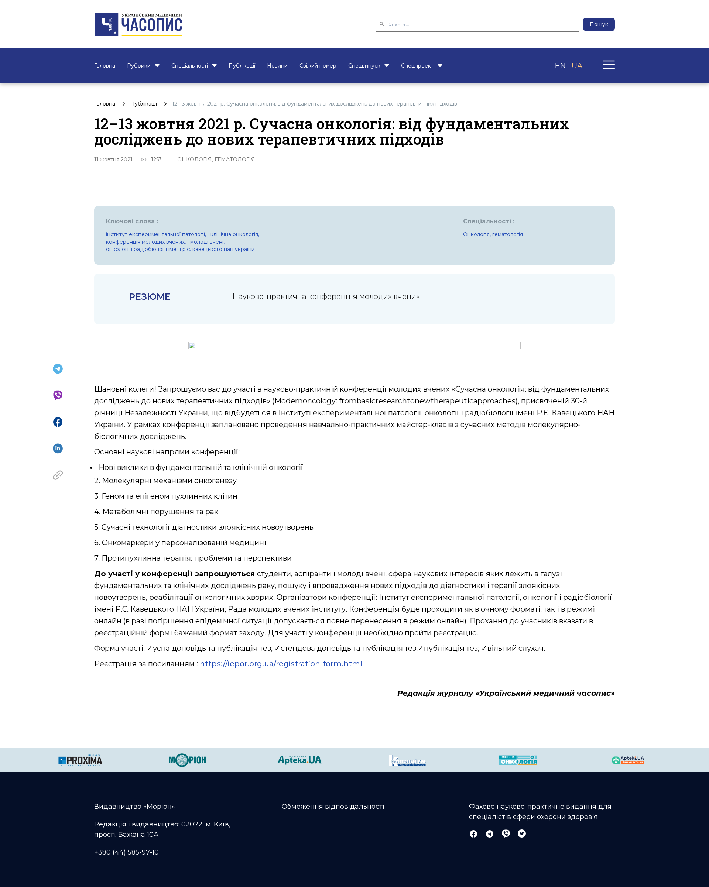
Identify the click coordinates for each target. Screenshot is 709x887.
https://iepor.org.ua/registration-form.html (281, 663)
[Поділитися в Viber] (58, 395)
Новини (277, 65)
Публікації (242, 65)
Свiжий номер (317, 65)
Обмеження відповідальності (333, 806)
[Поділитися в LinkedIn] (57, 448)
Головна (104, 65)
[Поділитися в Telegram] (57, 369)
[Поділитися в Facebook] (58, 422)
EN (560, 65)
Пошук (599, 24)
